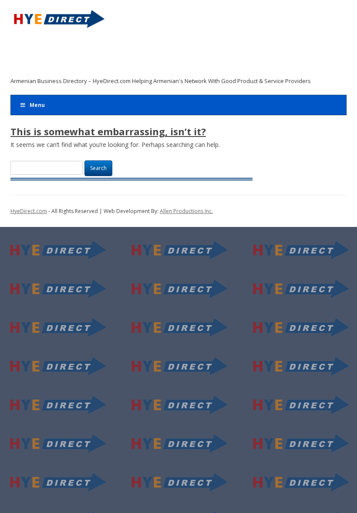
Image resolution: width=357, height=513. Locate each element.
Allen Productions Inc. (186, 211)
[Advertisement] (172, 55)
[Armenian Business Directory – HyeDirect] (58, 22)
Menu (37, 105)
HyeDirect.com (28, 211)
